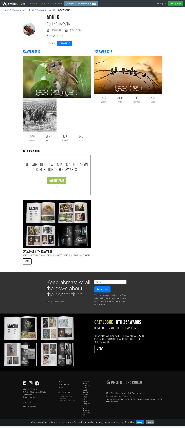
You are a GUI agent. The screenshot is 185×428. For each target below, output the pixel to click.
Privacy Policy (27, 402)
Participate (175, 3)
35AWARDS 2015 (103, 51)
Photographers (19, 10)
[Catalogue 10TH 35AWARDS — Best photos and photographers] (38, 341)
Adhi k (52, 10)
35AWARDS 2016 (31, 51)
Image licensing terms (29, 406)
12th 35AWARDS (31, 151)
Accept (140, 422)
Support (66, 392)
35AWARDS (64, 43)
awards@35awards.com (55, 301)
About (61, 381)
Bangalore (42, 10)
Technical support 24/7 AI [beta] (126, 393)
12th (22, 3)
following (75, 30)
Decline (150, 422)
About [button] (32, 3)
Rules (61, 387)
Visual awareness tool (67, 401)
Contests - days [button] (50, 3)
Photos (52, 43)
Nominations (64, 384)
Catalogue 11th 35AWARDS (81, 3)
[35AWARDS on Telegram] (37, 384)
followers (56, 30)
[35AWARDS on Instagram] (30, 384)
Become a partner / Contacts (118, 396)
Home (6, 10)
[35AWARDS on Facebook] (24, 384)
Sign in (162, 3)
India (31, 10)
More (27, 261)
